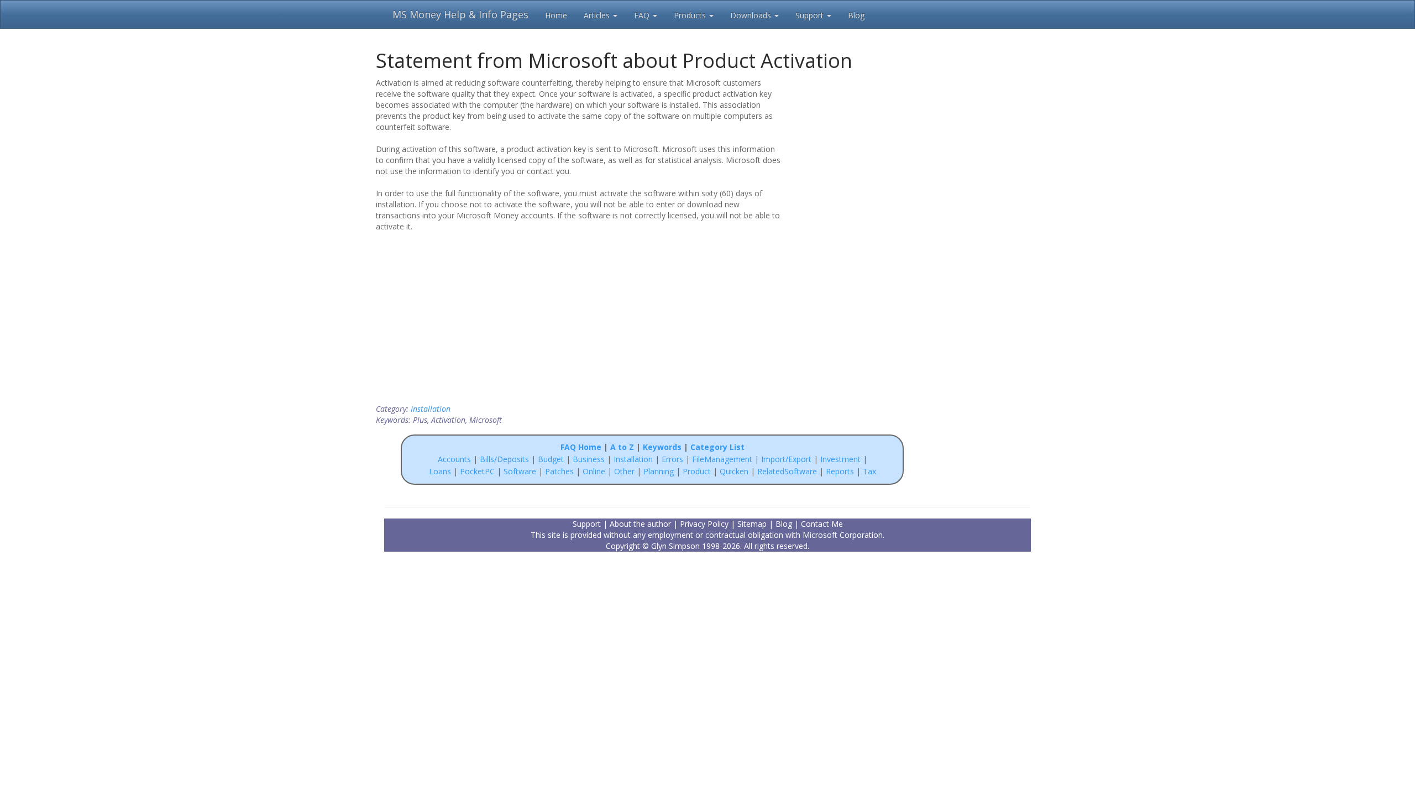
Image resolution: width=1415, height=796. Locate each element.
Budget (551, 459)
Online (594, 471)
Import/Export (786, 459)
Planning (658, 471)
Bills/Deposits (504, 459)
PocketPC (477, 471)
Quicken (734, 471)
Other (624, 471)
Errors (673, 459)
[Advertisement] (858, 148)
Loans (440, 471)
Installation (430, 409)
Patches (559, 471)
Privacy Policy (704, 524)
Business (590, 459)
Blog (856, 15)
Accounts (454, 459)
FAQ (643, 15)
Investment (840, 459)
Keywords (662, 447)
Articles (598, 15)
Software (520, 471)
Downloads (751, 15)
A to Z (622, 447)
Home (556, 15)
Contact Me (822, 524)
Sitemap (752, 524)
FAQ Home (580, 447)
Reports (840, 471)
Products (691, 15)
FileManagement (722, 459)
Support (810, 15)
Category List (717, 447)
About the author (640, 524)
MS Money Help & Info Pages (460, 14)
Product (697, 471)
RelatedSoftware (787, 471)
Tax (869, 471)
